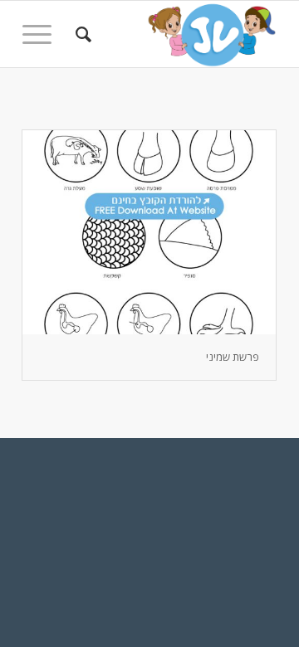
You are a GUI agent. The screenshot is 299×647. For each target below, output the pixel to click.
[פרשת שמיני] (149, 232)
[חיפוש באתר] (81, 34)
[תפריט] (42, 34)
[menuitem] (81, 34)
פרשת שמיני (232, 356)
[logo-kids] (175, 34)
